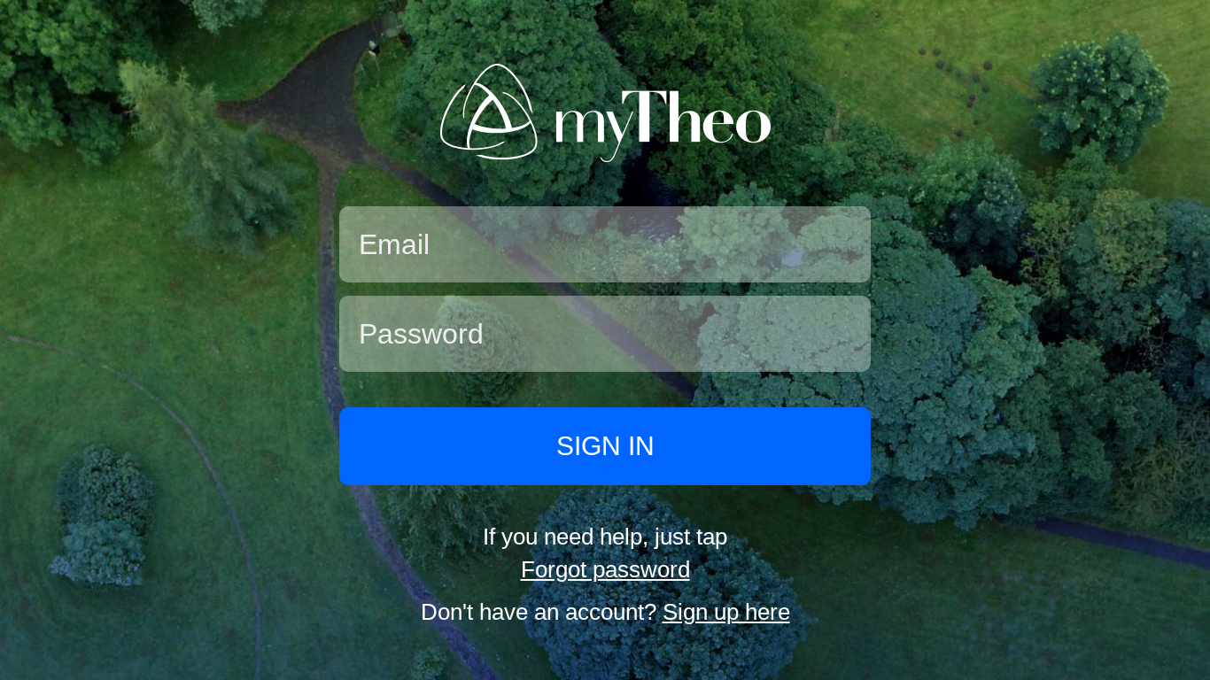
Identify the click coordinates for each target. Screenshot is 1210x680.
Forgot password (605, 569)
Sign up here (726, 612)
